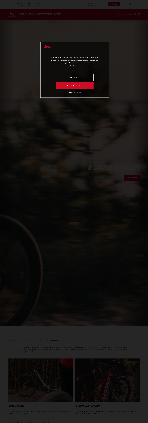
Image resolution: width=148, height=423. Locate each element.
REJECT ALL (74, 77)
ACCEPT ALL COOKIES (74, 85)
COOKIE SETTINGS (75, 93)
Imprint (77, 65)
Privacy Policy (73, 65)
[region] (74, 70)
